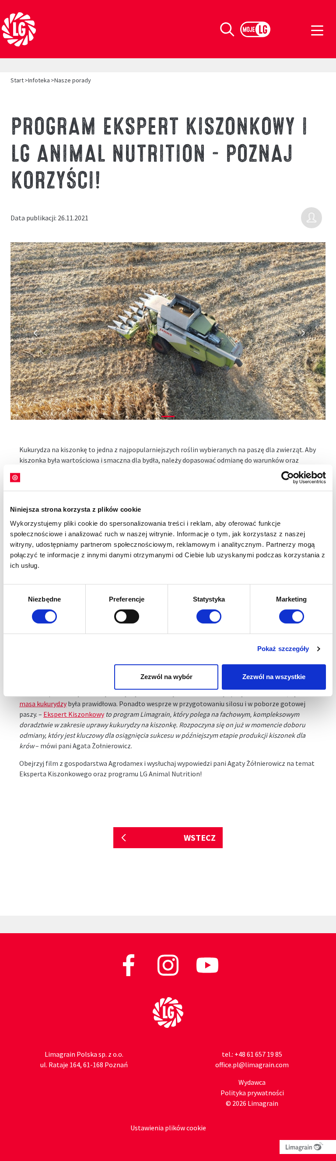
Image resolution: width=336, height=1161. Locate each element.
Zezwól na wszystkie (273, 676)
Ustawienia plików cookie (168, 1127)
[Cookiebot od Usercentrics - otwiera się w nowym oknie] (287, 477)
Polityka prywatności (252, 1092)
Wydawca (252, 1082)
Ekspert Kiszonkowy (73, 714)
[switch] (126, 616)
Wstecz (200, 837)
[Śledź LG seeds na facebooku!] (129, 964)
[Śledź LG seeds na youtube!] (207, 964)
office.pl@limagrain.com (252, 1064)
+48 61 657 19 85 (258, 1054)
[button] (34, 335)
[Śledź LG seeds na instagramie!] (168, 964)
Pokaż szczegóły (283, 648)
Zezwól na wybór (166, 676)
